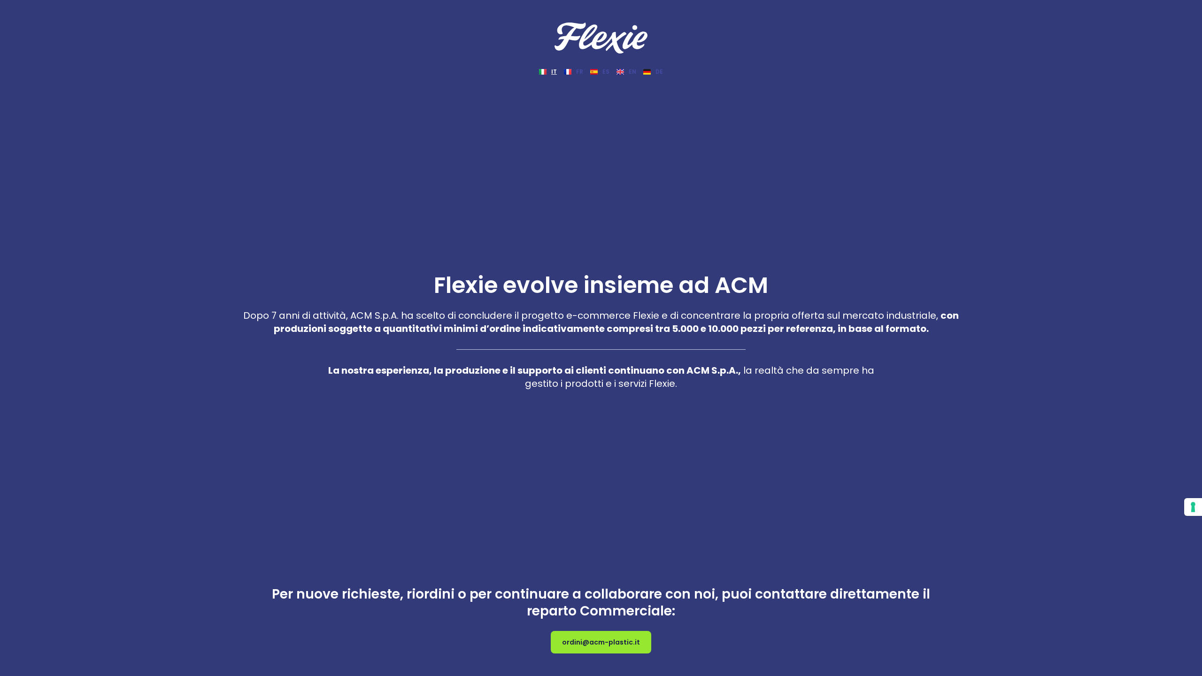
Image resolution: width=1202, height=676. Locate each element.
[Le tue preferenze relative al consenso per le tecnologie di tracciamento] (1193, 507)
